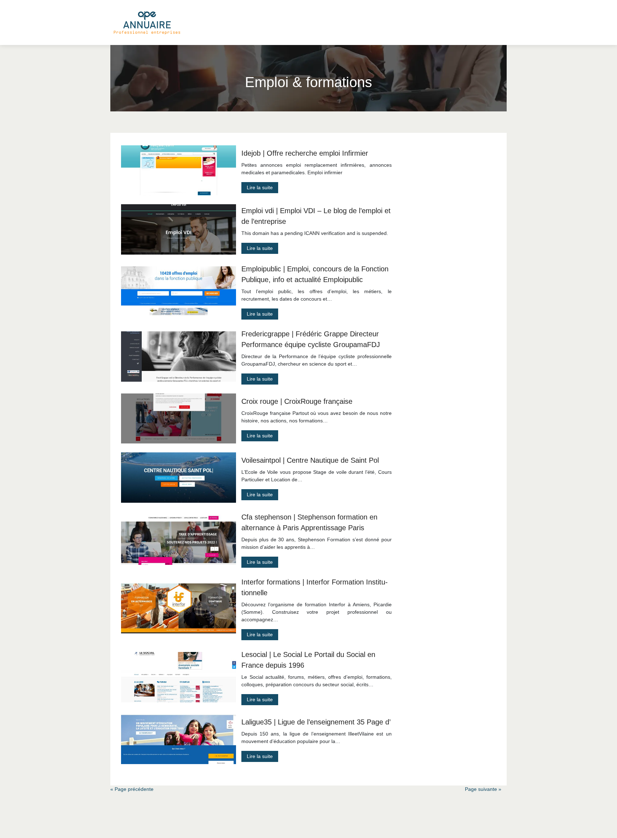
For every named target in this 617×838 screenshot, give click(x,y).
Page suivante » (483, 789)
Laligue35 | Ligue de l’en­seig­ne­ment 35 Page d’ (316, 722)
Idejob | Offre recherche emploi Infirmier (304, 153)
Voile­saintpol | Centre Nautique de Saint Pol (310, 460)
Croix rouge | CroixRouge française (296, 401)
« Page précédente (132, 789)
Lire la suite (260, 187)
